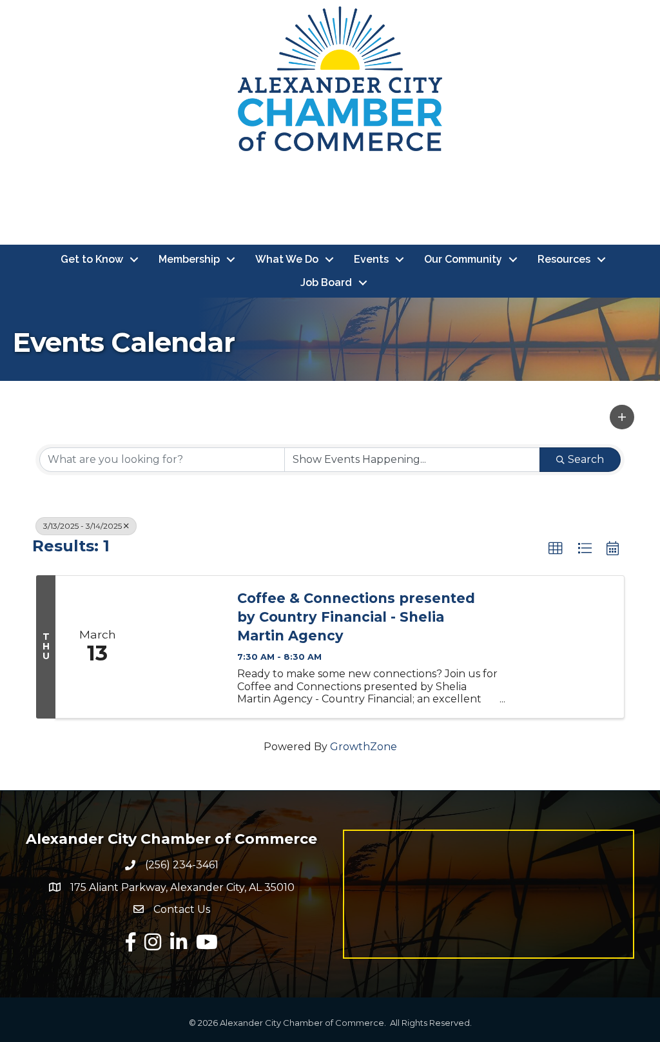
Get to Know (92, 259)
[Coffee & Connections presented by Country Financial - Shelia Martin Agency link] (181, 647)
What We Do (286, 259)
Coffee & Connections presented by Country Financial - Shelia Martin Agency (356, 617)
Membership (189, 259)
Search (586, 459)
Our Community (463, 259)
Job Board (326, 282)
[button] (622, 417)
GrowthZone (363, 747)
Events (371, 259)
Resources (564, 259)
